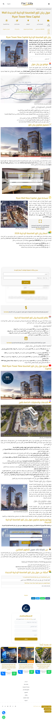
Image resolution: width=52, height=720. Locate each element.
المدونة (26, 700)
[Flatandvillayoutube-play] (7, 706)
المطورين (26, 692)
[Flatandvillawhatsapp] (3, 717)
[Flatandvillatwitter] (5, 706)
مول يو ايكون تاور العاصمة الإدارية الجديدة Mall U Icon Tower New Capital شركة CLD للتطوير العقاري (26, 666)
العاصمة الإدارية (42, 510)
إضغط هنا (38, 229)
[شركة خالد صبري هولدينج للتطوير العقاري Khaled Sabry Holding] (26, 612)
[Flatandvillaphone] (3, 712)
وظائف (26, 695)
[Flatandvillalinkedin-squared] (10, 706)
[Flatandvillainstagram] (12, 706)
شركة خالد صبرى (37, 549)
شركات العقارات (26, 698)
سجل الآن (26, 282)
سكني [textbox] (25, 288)
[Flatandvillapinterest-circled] (2, 706)
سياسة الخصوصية (26, 687)
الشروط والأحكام (26, 689)
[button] (49, 4)
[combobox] (17, 287)
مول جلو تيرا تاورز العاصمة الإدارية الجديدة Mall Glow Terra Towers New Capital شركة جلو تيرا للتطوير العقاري (9, 667)
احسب (28, 292)
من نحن (26, 681)
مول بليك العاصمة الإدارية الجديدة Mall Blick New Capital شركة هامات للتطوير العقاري (43, 666)
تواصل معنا (26, 684)
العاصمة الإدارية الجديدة (46, 9)
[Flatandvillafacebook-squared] (15, 706)
